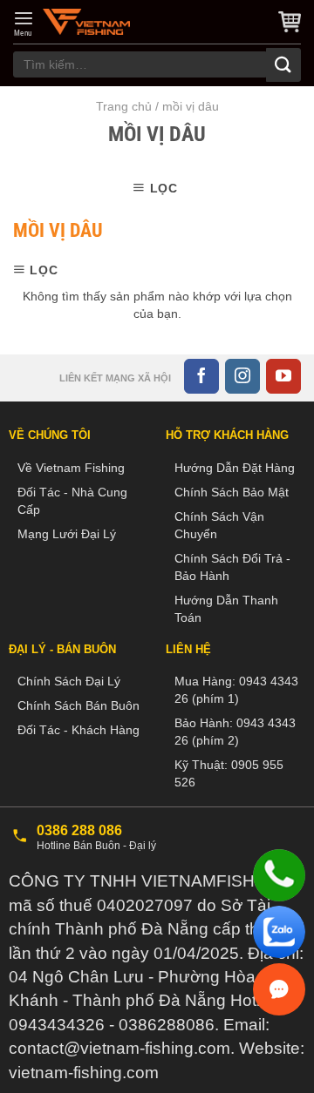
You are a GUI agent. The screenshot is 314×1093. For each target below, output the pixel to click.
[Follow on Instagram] (242, 376)
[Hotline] (279, 875)
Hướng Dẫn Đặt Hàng (234, 468)
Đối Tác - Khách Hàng (78, 730)
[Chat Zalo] (279, 932)
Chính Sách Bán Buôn (78, 705)
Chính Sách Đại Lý (68, 681)
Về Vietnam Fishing (71, 468)
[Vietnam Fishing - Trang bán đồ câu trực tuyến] (86, 22)
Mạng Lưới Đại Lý (66, 534)
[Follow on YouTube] (283, 376)
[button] (23, 23)
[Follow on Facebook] (201, 376)
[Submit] (283, 65)
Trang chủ (124, 106)
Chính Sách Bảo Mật (231, 492)
